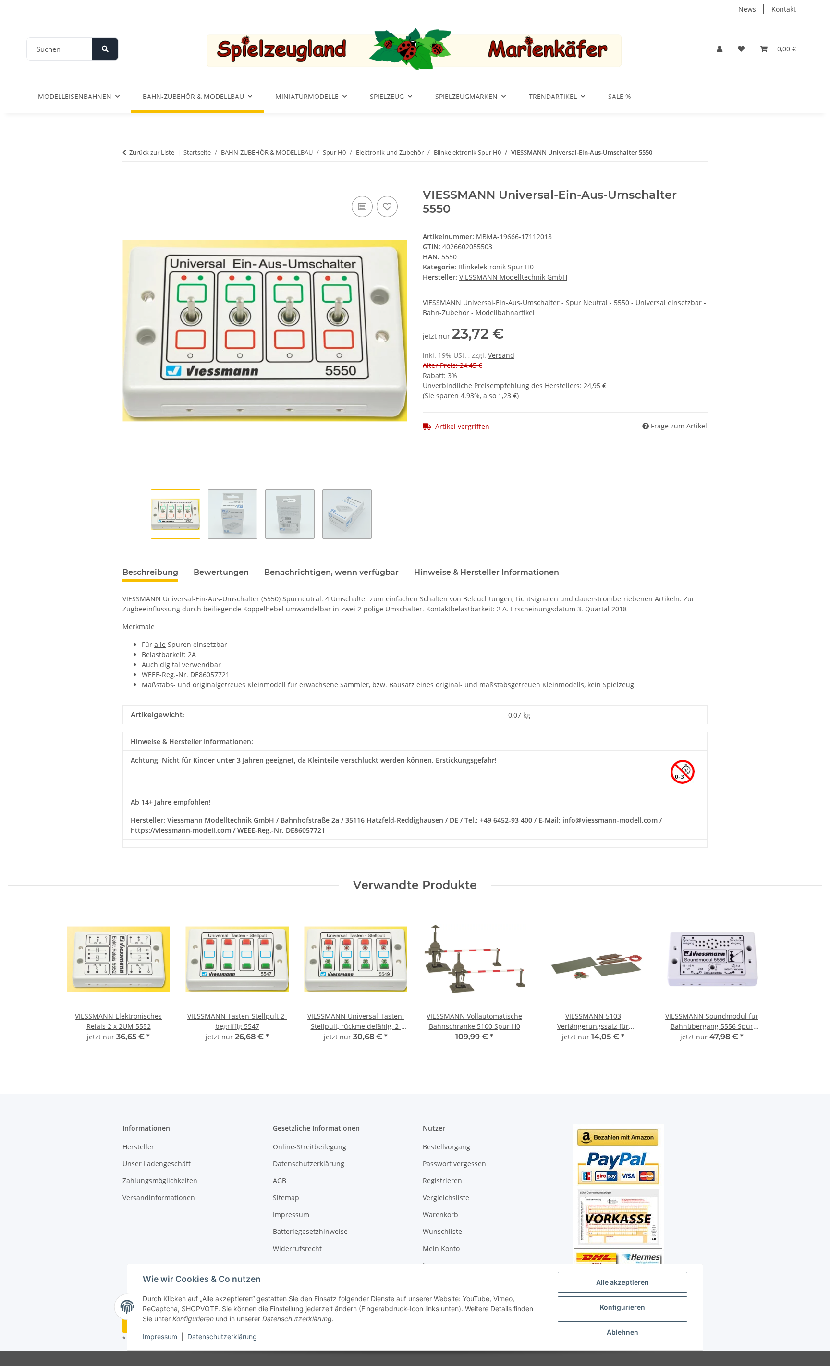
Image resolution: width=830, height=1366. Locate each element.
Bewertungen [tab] (221, 572)
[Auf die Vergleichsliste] (362, 206)
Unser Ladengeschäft (156, 1163)
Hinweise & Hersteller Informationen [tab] (486, 572)
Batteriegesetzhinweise (310, 1231)
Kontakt (783, 8)
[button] (719, 48)
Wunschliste (442, 1231)
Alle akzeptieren (622, 1282)
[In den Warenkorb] (130, 183)
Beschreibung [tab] (150, 572)
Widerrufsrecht (297, 1248)
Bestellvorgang (446, 1146)
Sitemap (286, 1197)
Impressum (160, 1336)
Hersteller (138, 1146)
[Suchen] (105, 49)
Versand (501, 355)
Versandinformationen (158, 1197)
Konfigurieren (622, 1307)
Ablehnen (622, 1332)
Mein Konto (441, 1248)
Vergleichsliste (446, 1197)
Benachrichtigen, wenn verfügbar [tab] (331, 572)
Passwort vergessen (454, 1163)
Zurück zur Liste (151, 152)
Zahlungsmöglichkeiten (159, 1180)
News (747, 8)
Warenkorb (440, 1214)
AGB (279, 1180)
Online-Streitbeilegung (309, 1146)
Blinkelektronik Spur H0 (496, 266)
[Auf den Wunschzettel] (387, 206)
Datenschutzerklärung (222, 1336)
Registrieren (442, 1180)
